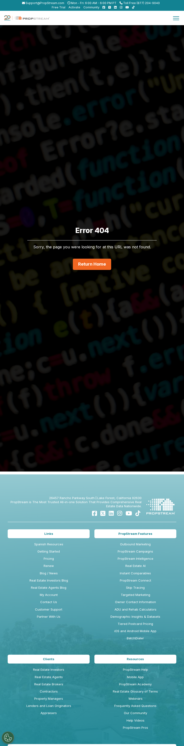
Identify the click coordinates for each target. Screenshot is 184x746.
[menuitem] (102, 7)
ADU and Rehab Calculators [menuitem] (135, 609)
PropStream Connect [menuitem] (135, 580)
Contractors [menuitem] (49, 691)
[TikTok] (138, 513)
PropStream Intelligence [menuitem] (135, 558)
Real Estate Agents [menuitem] (49, 677)
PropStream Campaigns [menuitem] (135, 551)
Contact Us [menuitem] (48, 602)
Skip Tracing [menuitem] (135, 587)
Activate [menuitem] (74, 7)
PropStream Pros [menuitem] (135, 727)
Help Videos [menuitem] (135, 720)
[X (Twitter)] (103, 513)
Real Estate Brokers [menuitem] (48, 684)
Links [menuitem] (48, 534)
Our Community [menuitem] (135, 713)
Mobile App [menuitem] (135, 677)
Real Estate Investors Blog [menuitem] (48, 580)
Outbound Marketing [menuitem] (135, 544)
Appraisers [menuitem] (48, 713)
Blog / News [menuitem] (49, 573)
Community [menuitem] (91, 7)
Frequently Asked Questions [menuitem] (135, 706)
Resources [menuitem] (135, 659)
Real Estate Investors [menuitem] (48, 669)
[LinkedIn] (111, 513)
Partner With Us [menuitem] (48, 616)
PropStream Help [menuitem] (135, 669)
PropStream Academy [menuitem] (135, 684)
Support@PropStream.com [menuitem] (44, 3)
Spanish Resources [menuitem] (48, 544)
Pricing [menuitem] (49, 558)
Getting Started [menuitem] (48, 551)
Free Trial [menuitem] (58, 7)
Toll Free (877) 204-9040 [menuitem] (141, 3)
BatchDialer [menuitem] (135, 638)
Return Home (92, 264)
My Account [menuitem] (49, 595)
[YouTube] (128, 513)
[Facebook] (94, 513)
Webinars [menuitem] (135, 698)
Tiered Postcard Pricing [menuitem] (135, 624)
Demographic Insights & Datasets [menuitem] (135, 616)
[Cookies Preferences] (8, 738)
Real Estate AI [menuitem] (135, 566)
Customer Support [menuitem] (48, 609)
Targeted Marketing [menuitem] (135, 595)
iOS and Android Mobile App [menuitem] (135, 631)
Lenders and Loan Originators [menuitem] (48, 706)
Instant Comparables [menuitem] (135, 573)
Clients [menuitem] (48, 659)
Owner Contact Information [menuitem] (135, 602)
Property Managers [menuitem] (48, 698)
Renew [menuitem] (49, 566)
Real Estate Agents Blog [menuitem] (48, 587)
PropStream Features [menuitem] (135, 534)
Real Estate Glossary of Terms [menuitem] (135, 691)
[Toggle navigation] (176, 18)
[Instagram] (119, 513)
